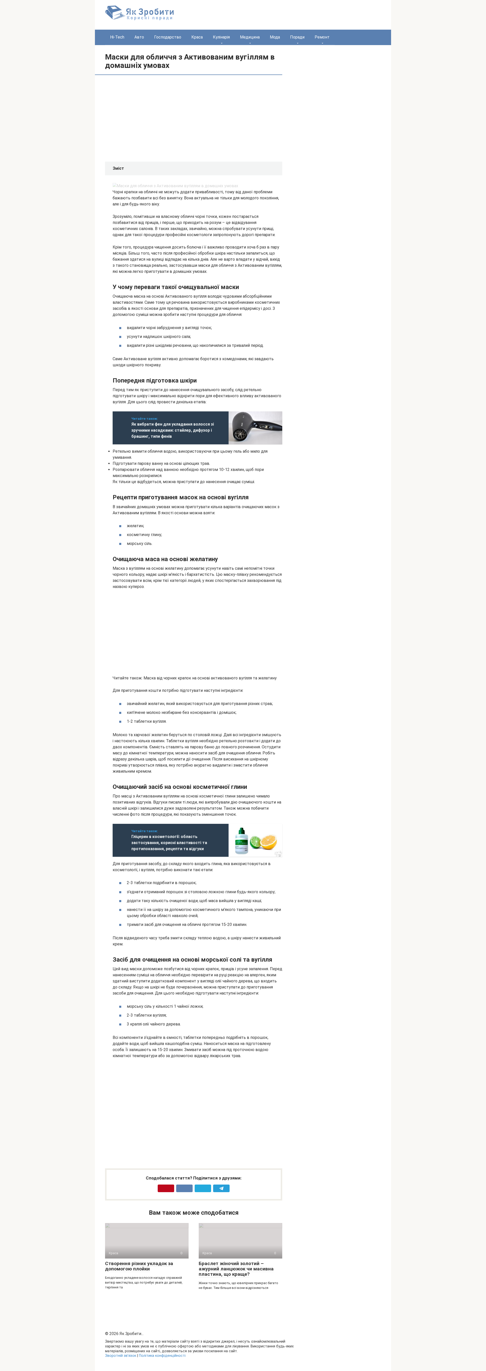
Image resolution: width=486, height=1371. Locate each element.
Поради (297, 37)
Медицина (250, 37)
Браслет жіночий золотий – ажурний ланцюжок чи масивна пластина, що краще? (236, 1269)
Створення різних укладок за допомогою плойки (139, 1266)
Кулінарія (221, 37)
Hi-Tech (117, 37)
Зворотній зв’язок (120, 1356)
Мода (275, 37)
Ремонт (322, 37)
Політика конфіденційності (162, 1356)
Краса (197, 37)
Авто (139, 37)
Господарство (167, 37)
